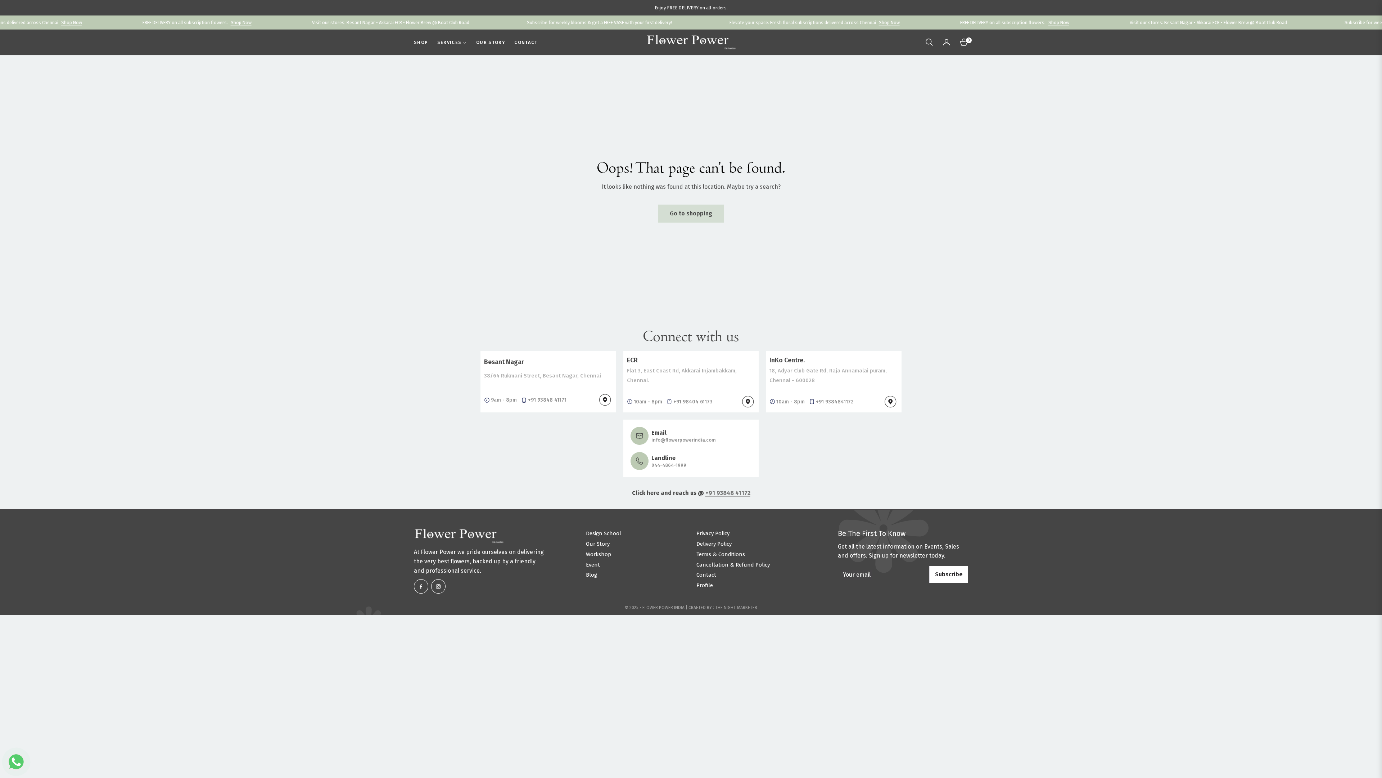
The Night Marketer (736, 607)
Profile (704, 585)
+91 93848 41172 (727, 492)
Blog (591, 575)
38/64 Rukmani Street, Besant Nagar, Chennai (542, 375)
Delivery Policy (714, 544)
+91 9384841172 (835, 402)
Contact (706, 575)
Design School (603, 533)
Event (593, 565)
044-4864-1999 (668, 465)
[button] (929, 42)
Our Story (598, 544)
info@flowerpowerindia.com (683, 440)
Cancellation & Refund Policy (733, 565)
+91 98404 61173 (693, 402)
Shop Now (27, 22)
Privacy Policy (713, 533)
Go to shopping (691, 213)
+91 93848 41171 (547, 400)
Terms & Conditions (720, 554)
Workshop (598, 554)
